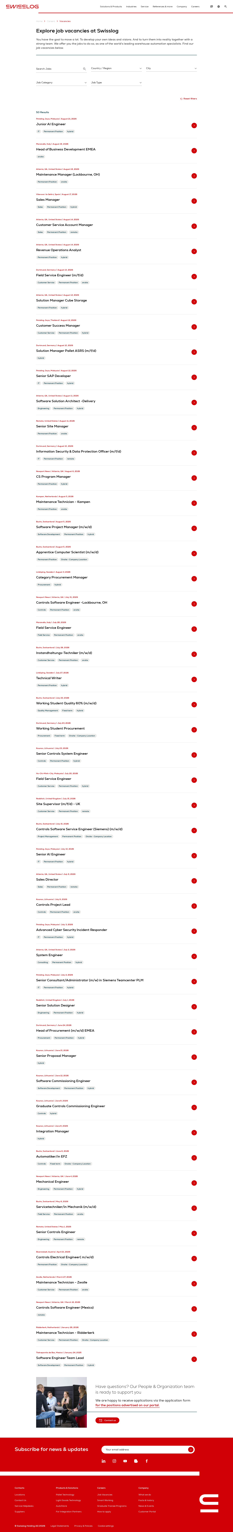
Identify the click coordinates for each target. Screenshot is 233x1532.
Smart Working (105, 1500)
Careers (195, 6)
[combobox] (116, 68)
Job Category (42, 88)
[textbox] (115, 68)
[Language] (218, 6)
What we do (144, 1494)
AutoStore (61, 1506)
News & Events (146, 1506)
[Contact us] (211, 6)
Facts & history (146, 1500)
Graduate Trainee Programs (111, 1506)
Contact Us (20, 1500)
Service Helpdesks (24, 1506)
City (148, 74)
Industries (131, 6)
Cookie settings (106, 1525)
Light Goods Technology (68, 1500)
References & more (162, 6)
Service (144, 6)
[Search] (225, 6)
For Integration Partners (68, 1511)
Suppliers (20, 1511)
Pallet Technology (65, 1494)
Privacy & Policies (83, 1525)
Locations (20, 1494)
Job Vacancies (104, 1494)
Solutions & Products (111, 6)
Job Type (95, 88)
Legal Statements (60, 1525)
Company (182, 6)
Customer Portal (147, 1511)
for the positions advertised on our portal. (127, 1405)
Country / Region (99, 74)
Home (39, 21)
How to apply (104, 1511)
